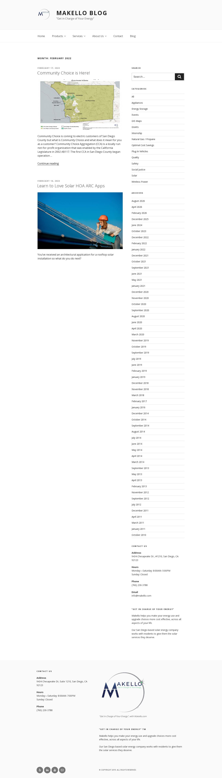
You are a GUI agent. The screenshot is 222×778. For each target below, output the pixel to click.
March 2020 (138, 334)
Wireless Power (140, 181)
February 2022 (139, 243)
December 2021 (140, 255)
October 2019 (139, 346)
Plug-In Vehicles (140, 151)
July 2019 (136, 358)
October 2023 (139, 231)
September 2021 (140, 267)
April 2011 (137, 516)
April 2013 (137, 480)
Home (41, 36)
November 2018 (140, 389)
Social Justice (138, 169)
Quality (135, 157)
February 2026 (139, 212)
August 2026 (138, 200)
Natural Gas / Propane (143, 139)
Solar (134, 175)
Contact (118, 36)
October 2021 (139, 261)
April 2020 (137, 328)
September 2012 (140, 498)
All (133, 96)
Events (135, 114)
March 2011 (138, 522)
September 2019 (140, 352)
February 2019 (139, 370)
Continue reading (48, 163)
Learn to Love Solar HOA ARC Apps (71, 186)
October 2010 (139, 534)
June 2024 (137, 225)
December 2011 (140, 510)
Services (78, 36)
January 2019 (138, 377)
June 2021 (137, 273)
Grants (135, 127)
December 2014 (140, 413)
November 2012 (140, 492)
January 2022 (138, 249)
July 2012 (136, 504)
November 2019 (140, 340)
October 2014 (139, 419)
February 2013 (139, 486)
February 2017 (139, 401)
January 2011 (138, 528)
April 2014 (137, 455)
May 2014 (137, 449)
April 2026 (137, 206)
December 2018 (140, 383)
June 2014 (137, 443)
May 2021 (137, 279)
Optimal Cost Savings (143, 145)
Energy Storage (140, 108)
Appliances (137, 102)
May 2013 (137, 474)
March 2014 (138, 461)
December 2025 (140, 219)
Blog (133, 36)
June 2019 (137, 364)
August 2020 (138, 316)
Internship (137, 133)
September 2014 (140, 425)
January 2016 (138, 407)
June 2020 (137, 322)
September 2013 (140, 468)
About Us (98, 36)
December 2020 (140, 291)
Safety (135, 163)
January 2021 (138, 285)
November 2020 (140, 298)
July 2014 (136, 437)
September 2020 (140, 310)
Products (57, 36)
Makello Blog (81, 13)
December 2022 (140, 237)
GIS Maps (137, 120)
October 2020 (139, 304)
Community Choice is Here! (63, 73)
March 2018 (138, 395)
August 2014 (138, 431)
